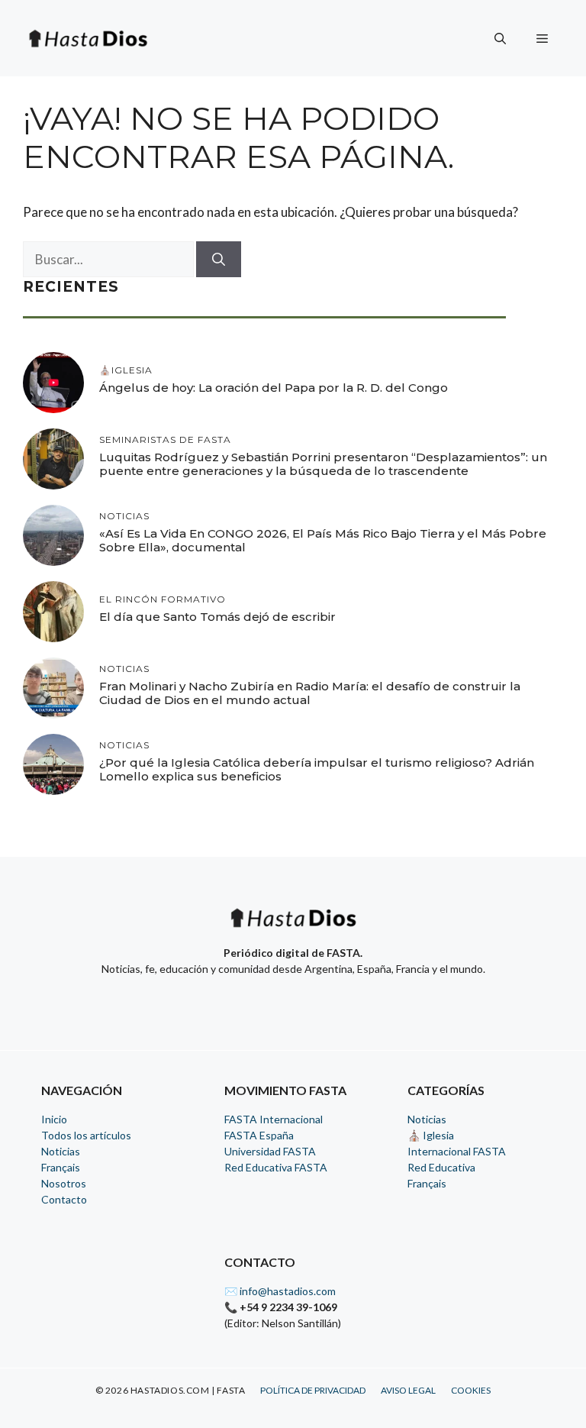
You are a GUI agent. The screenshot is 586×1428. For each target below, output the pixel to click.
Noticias (60, 1151)
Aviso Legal (408, 1390)
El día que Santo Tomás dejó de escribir (217, 616)
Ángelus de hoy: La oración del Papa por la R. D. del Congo (273, 387)
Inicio (54, 1119)
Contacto (64, 1199)
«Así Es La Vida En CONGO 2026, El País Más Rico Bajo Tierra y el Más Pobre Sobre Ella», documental (322, 540)
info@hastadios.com (288, 1290)
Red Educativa (441, 1167)
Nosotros (63, 1183)
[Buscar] (218, 259)
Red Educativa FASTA (275, 1167)
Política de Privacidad (312, 1390)
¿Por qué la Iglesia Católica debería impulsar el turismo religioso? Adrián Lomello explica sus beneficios (316, 769)
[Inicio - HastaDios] (293, 927)
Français (60, 1167)
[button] (500, 38)
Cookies (471, 1390)
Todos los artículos (86, 1135)
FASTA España (259, 1135)
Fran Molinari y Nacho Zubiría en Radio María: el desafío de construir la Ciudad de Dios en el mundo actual (309, 693)
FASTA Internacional (273, 1119)
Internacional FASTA (456, 1151)
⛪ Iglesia (430, 1135)
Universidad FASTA (270, 1151)
